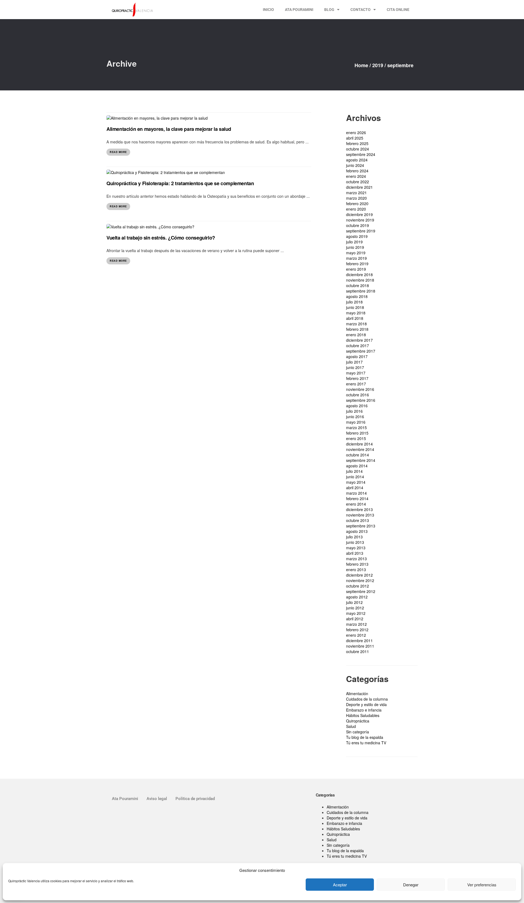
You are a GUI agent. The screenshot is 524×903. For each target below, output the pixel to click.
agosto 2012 (357, 597)
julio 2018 (354, 302)
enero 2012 (356, 635)
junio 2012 (355, 607)
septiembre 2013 (360, 526)
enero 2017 (356, 383)
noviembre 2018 (360, 280)
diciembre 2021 (359, 187)
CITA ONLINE (398, 9)
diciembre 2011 (359, 640)
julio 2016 (354, 411)
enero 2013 (356, 569)
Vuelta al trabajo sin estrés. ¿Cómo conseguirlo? (160, 237)
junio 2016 (355, 416)
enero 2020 (356, 209)
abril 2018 (354, 318)
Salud (351, 726)
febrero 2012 (357, 629)
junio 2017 (355, 367)
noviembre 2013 (360, 515)
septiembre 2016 (360, 400)
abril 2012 (354, 618)
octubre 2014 (357, 455)
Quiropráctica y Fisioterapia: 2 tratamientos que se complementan (180, 183)
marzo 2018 (356, 323)
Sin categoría (357, 731)
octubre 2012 (357, 586)
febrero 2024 (357, 170)
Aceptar (340, 884)
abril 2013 (354, 553)
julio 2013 (354, 536)
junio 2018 (355, 307)
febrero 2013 (357, 564)
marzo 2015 (356, 427)
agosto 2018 (357, 296)
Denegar (410, 884)
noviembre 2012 (360, 580)
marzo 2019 (356, 258)
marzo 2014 (356, 493)
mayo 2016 (355, 422)
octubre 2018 (357, 285)
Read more (118, 152)
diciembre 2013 (359, 509)
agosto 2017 (357, 356)
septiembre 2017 (360, 351)
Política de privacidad (195, 798)
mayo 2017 (355, 373)
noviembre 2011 (360, 646)
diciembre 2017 (359, 340)
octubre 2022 (357, 181)
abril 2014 (354, 487)
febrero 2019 (357, 263)
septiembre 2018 (360, 291)
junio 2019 (355, 247)
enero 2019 (356, 269)
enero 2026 (356, 132)
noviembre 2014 (360, 449)
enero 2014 (356, 504)
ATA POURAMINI (299, 9)
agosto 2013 (357, 531)
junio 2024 (355, 165)
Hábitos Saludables (362, 715)
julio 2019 (354, 241)
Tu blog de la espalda (364, 737)
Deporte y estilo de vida (366, 704)
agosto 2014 (357, 465)
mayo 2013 (355, 547)
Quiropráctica (357, 721)
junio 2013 (355, 542)
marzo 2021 (356, 192)
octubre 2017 (357, 345)
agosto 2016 (357, 405)
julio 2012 (354, 602)
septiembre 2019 (360, 231)
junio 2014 (355, 476)
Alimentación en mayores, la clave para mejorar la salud (168, 128)
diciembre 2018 (359, 274)
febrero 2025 (357, 143)
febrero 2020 (357, 203)
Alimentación (357, 693)
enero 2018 (356, 334)
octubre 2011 (357, 651)
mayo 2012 (355, 613)
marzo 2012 (356, 624)
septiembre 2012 (360, 591)
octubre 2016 (357, 394)
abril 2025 (354, 138)
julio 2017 (354, 362)
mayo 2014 (355, 482)
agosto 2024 (357, 160)
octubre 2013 (357, 520)
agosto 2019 (357, 236)
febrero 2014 (357, 498)
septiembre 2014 (360, 460)
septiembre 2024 (360, 154)
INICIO (268, 9)
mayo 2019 (355, 252)
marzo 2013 (356, 558)
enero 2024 (356, 176)
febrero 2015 (357, 433)
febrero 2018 (357, 329)
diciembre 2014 (359, 444)
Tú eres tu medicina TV (366, 742)
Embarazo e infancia (364, 710)
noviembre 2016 (360, 389)
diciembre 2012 (359, 575)
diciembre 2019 (359, 214)
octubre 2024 (357, 149)
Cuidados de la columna (367, 699)
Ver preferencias (481, 884)
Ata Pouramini (125, 798)
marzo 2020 (356, 198)
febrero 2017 (357, 378)
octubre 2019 (357, 225)
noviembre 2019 (360, 220)
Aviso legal (157, 798)
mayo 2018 (355, 312)
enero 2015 (356, 438)
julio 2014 (354, 471)
